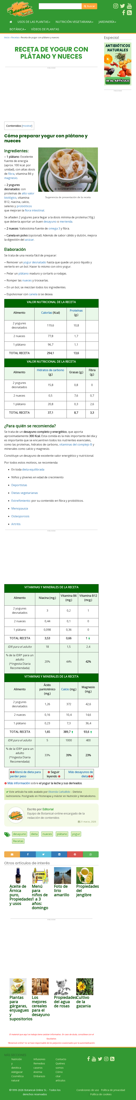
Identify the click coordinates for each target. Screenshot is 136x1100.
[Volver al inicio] (11, 22)
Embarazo (39, 1076)
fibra (11, 174)
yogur (76, 834)
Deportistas (19, 485)
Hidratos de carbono (50, 370)
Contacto (61, 1059)
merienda (66, 221)
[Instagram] (106, 1059)
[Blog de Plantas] (112, 1059)
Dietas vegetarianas (24, 493)
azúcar (29, 240)
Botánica (17, 29)
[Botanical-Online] (20, 8)
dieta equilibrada (33, 469)
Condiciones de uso (87, 1090)
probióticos (24, 206)
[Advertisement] (51, 93)
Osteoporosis (20, 516)
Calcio (65, 689)
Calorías (46, 313)
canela (33, 294)
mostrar (27, 125)
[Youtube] (94, 1059)
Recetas (15, 37)
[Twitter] (100, 1059)
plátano (23, 273)
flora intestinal (34, 210)
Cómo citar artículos (60, 1076)
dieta (34, 834)
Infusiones (39, 1059)
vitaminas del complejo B (75, 444)
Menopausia (19, 508)
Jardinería (106, 22)
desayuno (50, 221)
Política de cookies (101, 1094)
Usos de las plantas (33, 22)
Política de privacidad (113, 1090)
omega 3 (54, 228)
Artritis (16, 524)
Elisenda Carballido (59, 791)
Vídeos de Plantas (45, 29)
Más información (18, 783)
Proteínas (76, 310)
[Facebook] (88, 1059)
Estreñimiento (20, 501)
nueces (27, 280)
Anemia (37, 1072)
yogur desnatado (34, 262)
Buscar (90, 6)
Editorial (47, 809)
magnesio (10, 178)
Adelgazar (17, 1072)
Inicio (7, 37)
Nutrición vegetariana (74, 22)
